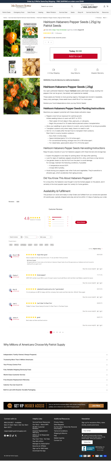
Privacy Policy (58, 422)
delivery (16, 244)
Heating (40, 12)
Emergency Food (19, 12)
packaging (23, 244)
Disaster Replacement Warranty (40, 431)
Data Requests (59, 424)
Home (5, 17)
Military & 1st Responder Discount (41, 435)
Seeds (73, 12)
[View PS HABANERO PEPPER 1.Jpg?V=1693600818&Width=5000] (31, 67)
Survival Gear (63, 12)
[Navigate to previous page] (48, 332)
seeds (41, 244)
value (10, 244)
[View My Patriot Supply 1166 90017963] (93, 450)
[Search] (72, 6)
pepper (30, 244)
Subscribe (87, 442)
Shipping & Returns (60, 433)
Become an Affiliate (39, 446)
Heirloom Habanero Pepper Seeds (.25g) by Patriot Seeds (53, 17)
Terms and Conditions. (96, 438)
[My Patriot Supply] (21, 6)
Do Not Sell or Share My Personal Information (65, 427)
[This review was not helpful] (100, 269)
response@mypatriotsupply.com (15, 431)
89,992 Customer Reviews (39, 427)
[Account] (104, 6)
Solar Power (31, 12)
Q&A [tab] (17, 201)
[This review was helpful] (97, 269)
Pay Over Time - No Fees (41, 439)
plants (46, 244)
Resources (105, 12)
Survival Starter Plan (92, 12)
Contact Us (58, 440)
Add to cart (75, 56)
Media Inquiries (59, 438)
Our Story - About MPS (40, 424)
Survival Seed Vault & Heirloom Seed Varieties (22, 17)
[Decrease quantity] (45, 42)
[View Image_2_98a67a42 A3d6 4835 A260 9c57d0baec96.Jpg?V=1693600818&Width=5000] (21, 96)
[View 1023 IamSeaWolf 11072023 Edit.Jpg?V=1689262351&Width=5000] (12, 67)
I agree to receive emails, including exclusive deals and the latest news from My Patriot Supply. (93, 437)
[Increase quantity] (51, 42)
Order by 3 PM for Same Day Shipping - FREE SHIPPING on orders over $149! (55, 1)
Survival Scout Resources (41, 422)
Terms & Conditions (61, 431)
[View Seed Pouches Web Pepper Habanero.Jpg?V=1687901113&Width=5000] (21, 38)
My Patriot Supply (13, 455)
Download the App (39, 451)
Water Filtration (51, 12)
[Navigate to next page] (63, 332)
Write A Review (81, 222)
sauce (35, 244)
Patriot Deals (6, 12)
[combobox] (57, 6)
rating (51, 244)
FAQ (55, 435)
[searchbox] (14, 237)
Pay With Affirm (38, 441)
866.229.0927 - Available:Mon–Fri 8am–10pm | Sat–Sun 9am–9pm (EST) (16, 425)
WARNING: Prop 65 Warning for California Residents (61, 80)
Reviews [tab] (11, 201)
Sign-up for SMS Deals (40, 448)
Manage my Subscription (41, 443)
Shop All (80, 12)
